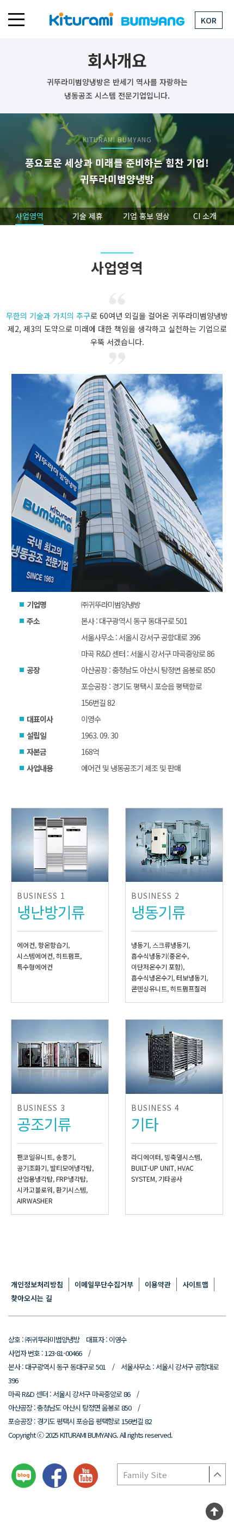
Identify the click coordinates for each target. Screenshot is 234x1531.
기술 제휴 (87, 215)
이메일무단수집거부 (104, 1284)
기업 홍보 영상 (146, 215)
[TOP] (214, 1513)
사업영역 (29, 215)
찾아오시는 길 (31, 1298)
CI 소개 (205, 215)
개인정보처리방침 (37, 1284)
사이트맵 (195, 1284)
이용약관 (158, 1284)
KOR (209, 20)
